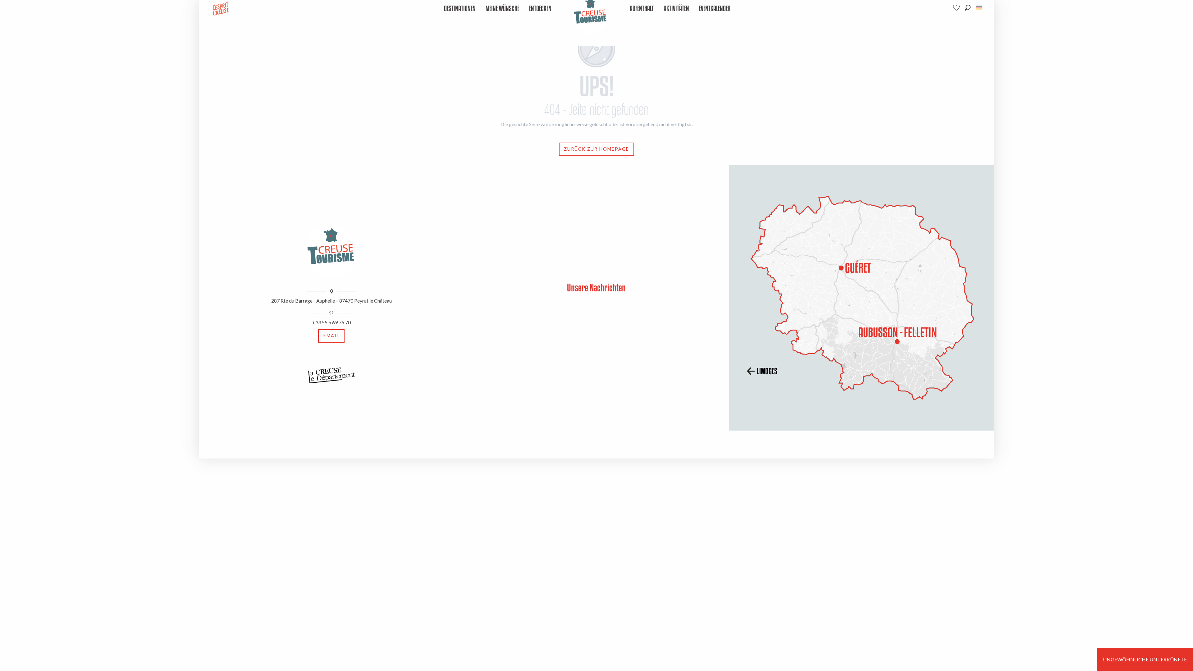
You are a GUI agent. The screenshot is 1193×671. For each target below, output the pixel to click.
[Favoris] (957, 8)
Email (331, 335)
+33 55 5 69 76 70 (331, 322)
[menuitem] (460, 9)
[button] (967, 7)
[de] (979, 7)
